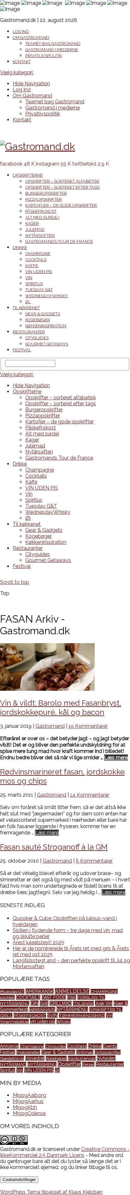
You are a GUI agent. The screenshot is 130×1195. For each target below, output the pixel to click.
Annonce (9, 1046)
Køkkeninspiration (45, 325)
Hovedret (34, 1058)
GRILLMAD (61, 1003)
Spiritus (34, 283)
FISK (71, 997)
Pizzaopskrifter (43, 199)
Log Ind (21, 31)
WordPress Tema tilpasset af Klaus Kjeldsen (51, 1192)
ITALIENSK (83, 1003)
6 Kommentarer (94, 861)
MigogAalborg (29, 1095)
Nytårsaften (40, 235)
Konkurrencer (82, 1058)
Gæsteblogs (12, 1058)
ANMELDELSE (72, 991)
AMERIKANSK (40, 991)
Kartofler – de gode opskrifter (61, 205)
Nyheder (106, 1058)
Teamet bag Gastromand (52, 43)
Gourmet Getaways (46, 344)
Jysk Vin (103, 1003)
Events (110, 1046)
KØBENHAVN (42, 1009)
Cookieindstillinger (19, 1179)
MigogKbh (25, 1107)
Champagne (37, 253)
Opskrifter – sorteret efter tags (62, 187)
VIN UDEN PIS (38, 271)
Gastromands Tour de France (59, 241)
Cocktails (35, 259)
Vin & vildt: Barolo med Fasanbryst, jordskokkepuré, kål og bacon (60, 707)
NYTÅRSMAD (13, 1064)
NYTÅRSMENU (72, 1009)
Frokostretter (28, 1052)
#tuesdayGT (12, 991)
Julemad (34, 229)
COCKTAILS (28, 997)
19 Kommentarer (88, 726)
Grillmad (84, 1052)
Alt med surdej (42, 217)
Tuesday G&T (39, 289)
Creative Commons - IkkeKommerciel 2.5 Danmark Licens (65, 1152)
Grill (44, 1003)
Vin (28, 277)
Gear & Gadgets (42, 313)
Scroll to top (14, 582)
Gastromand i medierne (51, 49)
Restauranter (29, 332)
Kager (32, 223)
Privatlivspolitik (43, 55)
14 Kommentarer (89, 795)
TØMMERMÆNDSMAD (82, 1015)
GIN (34, 1003)
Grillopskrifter (108, 1052)
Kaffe (31, 265)
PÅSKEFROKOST (30, 1015)
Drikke (20, 247)
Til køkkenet (26, 307)
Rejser (88, 1064)
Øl (28, 301)
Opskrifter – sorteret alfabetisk (62, 181)
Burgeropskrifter (46, 193)
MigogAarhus (28, 1101)
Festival (22, 350)
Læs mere (116, 757)
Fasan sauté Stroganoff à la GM (54, 847)
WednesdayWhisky (46, 295)
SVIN (52, 1015)
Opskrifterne (28, 175)
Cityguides (37, 338)
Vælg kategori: (16, 72)
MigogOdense (29, 1113)
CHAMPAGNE (104, 991)
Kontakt (22, 61)
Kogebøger (37, 319)
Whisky (63, 1021)
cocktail (7, 997)
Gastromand (50, 726)
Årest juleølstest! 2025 (38, 942)
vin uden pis (42, 1021)
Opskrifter (69, 1064)
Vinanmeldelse (14, 1021)
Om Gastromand (31, 37)
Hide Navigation (31, 84)
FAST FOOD (54, 997)
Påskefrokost (40, 211)
